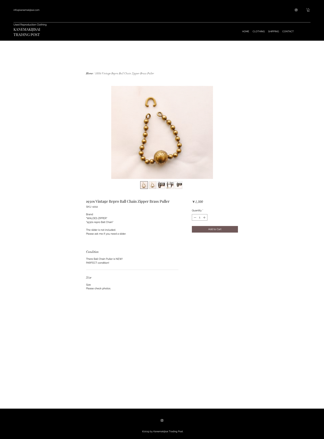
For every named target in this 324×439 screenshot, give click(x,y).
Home (89, 73)
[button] (308, 10)
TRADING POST (27, 34)
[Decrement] (194, 217)
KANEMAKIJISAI (27, 29)
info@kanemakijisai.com (26, 10)
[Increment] (204, 217)
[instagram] (296, 10)
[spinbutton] (199, 217)
